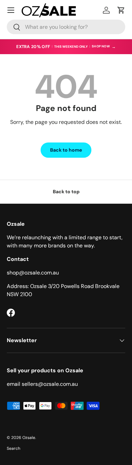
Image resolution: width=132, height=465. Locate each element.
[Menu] (10, 10)
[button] (121, 10)
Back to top (66, 192)
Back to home (66, 150)
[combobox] (66, 27)
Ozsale (28, 437)
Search (13, 448)
